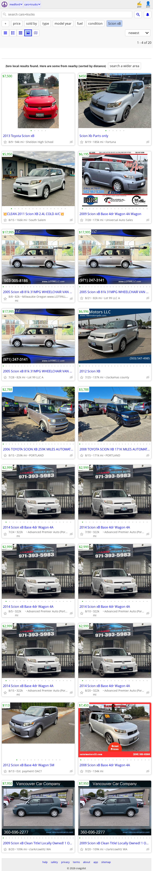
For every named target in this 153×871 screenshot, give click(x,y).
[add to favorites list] (5, 142)
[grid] (20, 32)
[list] (5, 32)
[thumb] (13, 32)
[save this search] (147, 14)
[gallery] (28, 32)
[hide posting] (71, 142)
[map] (35, 32)
